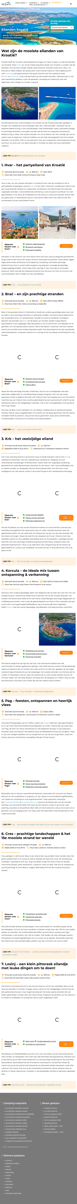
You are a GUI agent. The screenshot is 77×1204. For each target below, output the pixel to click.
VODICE (8, 1175)
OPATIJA (8, 1169)
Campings (33, 3)
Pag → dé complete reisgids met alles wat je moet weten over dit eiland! (42, 825)
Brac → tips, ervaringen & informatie (26, 429)
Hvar (33, 186)
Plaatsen (44, 3)
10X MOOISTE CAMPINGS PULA (16, 1129)
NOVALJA (9, 1160)
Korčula (9, 607)
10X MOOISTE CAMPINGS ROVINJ (17, 1126)
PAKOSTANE (10, 1172)
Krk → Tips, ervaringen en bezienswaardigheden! (32, 561)
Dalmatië (15, 76)
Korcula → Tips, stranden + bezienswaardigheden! (32, 691)
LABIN (8, 1178)
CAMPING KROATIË (12, 1132)
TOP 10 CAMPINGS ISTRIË (52, 1120)
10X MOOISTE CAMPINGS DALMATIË (18, 1117)
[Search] (70, 3)
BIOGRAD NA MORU (12, 1163)
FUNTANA (9, 1181)
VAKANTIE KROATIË (50, 1123)
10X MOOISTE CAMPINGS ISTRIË (16, 1120)
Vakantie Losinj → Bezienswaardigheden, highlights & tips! (36, 1085)
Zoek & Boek (20, 3)
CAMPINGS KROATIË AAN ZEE (15, 1135)
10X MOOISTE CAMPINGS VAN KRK (17, 1108)
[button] (3, 103)
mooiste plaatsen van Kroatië (32, 156)
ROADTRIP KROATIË (50, 1117)
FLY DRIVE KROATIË (50, 1111)
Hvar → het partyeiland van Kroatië (26, 285)
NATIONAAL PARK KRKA (14, 1193)
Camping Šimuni (29, 802)
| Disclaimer (24, 1147)
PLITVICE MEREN (49, 1129)
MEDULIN (9, 1187)
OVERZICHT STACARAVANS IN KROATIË (19, 1141)
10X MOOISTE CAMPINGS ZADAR (16, 1111)
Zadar (46, 723)
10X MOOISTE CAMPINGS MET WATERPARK (20, 1114)
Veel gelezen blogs (37, 5)
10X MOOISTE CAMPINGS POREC (16, 1123)
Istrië (19, 65)
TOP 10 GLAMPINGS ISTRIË (53, 1114)
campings (9, 73)
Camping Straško (12, 802)
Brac (25, 321)
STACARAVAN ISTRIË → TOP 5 (54, 1132)
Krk (66, 457)
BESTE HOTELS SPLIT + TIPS (53, 1126)
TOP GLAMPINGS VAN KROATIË (16, 1138)
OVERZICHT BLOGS (50, 1108)
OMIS (7, 1190)
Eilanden (56, 3)
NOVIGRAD (9, 1184)
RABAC (8, 1166)
